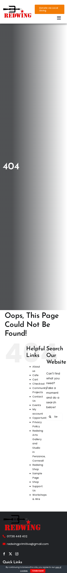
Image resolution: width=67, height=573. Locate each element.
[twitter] (10, 553)
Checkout (38, 384)
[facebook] (4, 553)
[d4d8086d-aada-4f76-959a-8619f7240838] (17, 7)
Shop (35, 482)
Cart (35, 379)
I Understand (37, 571)
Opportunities (41, 418)
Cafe (35, 375)
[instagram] (16, 553)
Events (36, 405)
